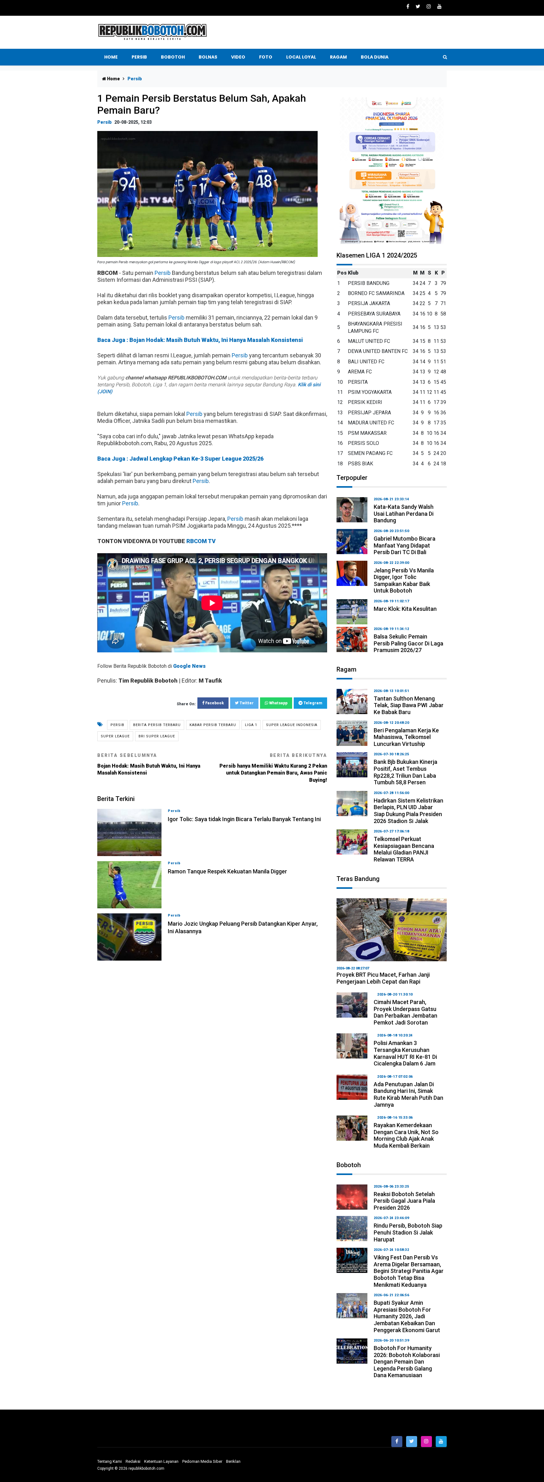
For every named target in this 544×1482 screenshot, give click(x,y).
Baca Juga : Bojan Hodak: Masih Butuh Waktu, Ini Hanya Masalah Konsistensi (200, 340)
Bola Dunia (374, 57)
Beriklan (233, 1461)
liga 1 (251, 725)
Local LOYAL (301, 57)
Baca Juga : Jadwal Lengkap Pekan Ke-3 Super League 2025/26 (180, 458)
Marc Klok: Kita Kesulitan (405, 608)
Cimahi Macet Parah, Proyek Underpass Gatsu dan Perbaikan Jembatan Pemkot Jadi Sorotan (405, 1012)
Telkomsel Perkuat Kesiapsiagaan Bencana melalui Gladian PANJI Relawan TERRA (404, 849)
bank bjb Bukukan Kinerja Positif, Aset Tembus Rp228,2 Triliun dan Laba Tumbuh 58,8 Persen (405, 772)
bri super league (157, 736)
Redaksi (133, 1461)
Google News (189, 666)
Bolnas (208, 57)
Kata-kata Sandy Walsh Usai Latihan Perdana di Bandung (404, 513)
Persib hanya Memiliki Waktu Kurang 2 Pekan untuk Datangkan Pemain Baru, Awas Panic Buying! (273, 768)
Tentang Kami (109, 1461)
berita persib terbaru (157, 725)
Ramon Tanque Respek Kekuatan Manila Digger (227, 871)
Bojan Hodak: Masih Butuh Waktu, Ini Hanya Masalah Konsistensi (148, 764)
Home (111, 57)
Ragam (338, 57)
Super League (115, 736)
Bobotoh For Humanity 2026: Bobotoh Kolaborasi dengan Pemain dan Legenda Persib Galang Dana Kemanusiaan (407, 1361)
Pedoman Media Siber (202, 1461)
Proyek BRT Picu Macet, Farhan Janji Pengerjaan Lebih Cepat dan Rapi (383, 978)
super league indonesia (291, 725)
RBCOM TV (201, 541)
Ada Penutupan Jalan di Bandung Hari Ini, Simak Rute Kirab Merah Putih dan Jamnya (408, 1094)
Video (238, 57)
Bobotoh (173, 57)
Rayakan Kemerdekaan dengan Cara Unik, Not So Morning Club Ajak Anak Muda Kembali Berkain (406, 1135)
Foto (265, 57)
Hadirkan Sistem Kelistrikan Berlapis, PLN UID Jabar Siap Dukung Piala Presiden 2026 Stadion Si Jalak (408, 810)
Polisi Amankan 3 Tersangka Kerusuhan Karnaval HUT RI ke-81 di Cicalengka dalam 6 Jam (405, 1053)
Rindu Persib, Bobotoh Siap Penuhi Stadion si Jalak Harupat (408, 1232)
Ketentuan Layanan (161, 1461)
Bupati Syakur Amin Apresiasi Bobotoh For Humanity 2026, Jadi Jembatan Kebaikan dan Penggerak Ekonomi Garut (407, 1316)
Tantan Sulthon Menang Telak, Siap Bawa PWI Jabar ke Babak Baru (409, 705)
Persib (139, 57)
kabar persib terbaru (213, 725)
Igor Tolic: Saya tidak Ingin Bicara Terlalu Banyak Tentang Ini (244, 819)
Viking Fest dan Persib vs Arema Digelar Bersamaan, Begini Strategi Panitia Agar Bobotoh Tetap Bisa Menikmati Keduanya (409, 1271)
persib (117, 725)
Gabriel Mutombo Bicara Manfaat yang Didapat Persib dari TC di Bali (404, 545)
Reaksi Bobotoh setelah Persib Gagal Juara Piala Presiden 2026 (404, 1201)
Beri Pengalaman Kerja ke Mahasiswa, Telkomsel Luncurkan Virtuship (406, 737)
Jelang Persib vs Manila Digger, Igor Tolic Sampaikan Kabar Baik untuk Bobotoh (404, 580)
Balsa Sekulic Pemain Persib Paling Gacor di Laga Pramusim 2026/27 (408, 643)
